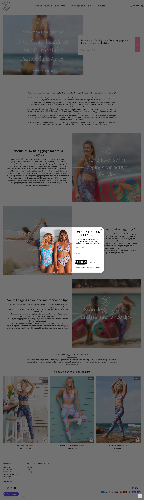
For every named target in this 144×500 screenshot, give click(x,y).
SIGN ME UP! (81, 262)
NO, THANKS (95, 262)
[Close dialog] (102, 229)
